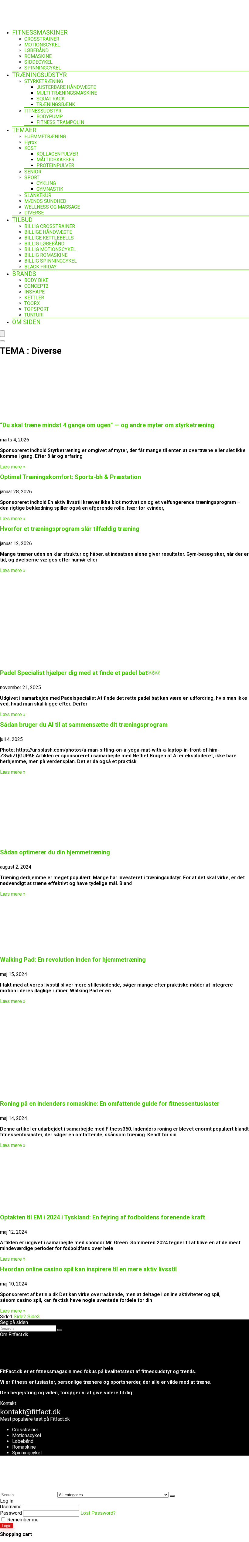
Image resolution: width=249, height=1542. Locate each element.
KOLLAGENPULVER (57, 154)
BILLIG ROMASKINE (45, 255)
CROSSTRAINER (41, 39)
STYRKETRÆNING (43, 81)
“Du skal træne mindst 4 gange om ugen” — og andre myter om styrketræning (107, 425)
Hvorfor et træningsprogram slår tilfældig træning (69, 528)
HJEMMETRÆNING (45, 136)
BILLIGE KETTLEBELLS (49, 238)
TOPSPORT (36, 309)
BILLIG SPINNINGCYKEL (50, 261)
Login (6, 1526)
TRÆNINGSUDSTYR (39, 75)
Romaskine (24, 1447)
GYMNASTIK (49, 189)
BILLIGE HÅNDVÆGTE (48, 232)
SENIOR (32, 172)
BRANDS (24, 273)
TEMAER (24, 130)
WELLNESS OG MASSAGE (52, 207)
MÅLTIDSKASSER (55, 160)
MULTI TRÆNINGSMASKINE (66, 93)
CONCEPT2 (36, 286)
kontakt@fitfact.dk (30, 1412)
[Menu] (2, 333)
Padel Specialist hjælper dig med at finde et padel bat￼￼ (79, 672)
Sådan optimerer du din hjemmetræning (55, 852)
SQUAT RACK (50, 99)
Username (11, 1507)
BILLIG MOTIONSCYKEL (50, 249)
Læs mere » (13, 467)
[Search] (2, 341)
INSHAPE (34, 292)
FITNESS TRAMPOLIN (60, 122)
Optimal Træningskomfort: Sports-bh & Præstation (70, 477)
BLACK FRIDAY (40, 267)
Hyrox (30, 142)
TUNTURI (34, 315)
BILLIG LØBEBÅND (44, 243)
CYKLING (46, 183)
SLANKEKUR (37, 195)
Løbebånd (22, 1441)
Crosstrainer (25, 1430)
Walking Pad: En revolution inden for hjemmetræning (73, 959)
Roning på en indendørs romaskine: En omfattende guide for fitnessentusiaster (110, 1103)
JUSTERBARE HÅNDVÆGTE (66, 87)
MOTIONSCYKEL (42, 45)
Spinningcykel (27, 1453)
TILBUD (22, 219)
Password (11, 1513)
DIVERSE (34, 213)
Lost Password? (98, 1513)
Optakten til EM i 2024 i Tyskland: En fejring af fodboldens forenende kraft (102, 1217)
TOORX (32, 303)
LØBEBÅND (36, 50)
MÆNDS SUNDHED (45, 201)
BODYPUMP (49, 116)
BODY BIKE (36, 280)
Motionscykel (26, 1435)
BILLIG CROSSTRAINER (49, 226)
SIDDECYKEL (38, 62)
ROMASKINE (38, 56)
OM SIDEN (26, 322)
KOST (30, 148)
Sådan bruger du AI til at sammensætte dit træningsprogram (84, 724)
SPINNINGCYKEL (42, 68)
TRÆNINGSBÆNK (55, 104)
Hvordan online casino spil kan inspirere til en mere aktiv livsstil (88, 1269)
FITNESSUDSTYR (42, 111)
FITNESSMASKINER (40, 32)
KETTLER (34, 297)
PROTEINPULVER (55, 165)
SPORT (31, 177)
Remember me (22, 1520)
